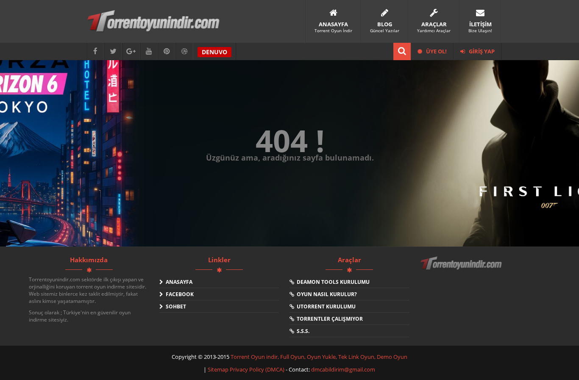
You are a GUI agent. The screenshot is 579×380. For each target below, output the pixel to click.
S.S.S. (301, 331)
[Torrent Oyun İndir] (462, 269)
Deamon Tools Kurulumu (332, 282)
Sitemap (219, 369)
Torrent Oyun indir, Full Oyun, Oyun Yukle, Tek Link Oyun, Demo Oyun (319, 357)
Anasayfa (177, 282)
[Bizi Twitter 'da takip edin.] (113, 51)
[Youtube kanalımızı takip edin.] (149, 51)
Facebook (178, 294)
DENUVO (214, 52)
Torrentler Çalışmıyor (328, 318)
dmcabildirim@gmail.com (343, 369)
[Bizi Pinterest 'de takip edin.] (166, 51)
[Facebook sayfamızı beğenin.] (95, 51)
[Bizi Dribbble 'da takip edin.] (184, 51)
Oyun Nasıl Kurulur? (325, 294)
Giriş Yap (481, 51)
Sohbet (174, 306)
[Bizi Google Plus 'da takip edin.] (131, 51)
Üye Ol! (436, 51)
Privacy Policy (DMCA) (257, 369)
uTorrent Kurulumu (325, 306)
